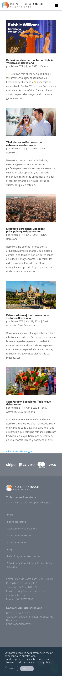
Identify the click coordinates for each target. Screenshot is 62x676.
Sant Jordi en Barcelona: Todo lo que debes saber (28, 403)
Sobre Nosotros (16, 521)
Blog (9, 549)
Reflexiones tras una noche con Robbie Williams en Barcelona (29, 61)
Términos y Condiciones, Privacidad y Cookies (29, 565)
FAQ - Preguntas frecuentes (23, 556)
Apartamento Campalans (22, 528)
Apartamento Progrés (20, 535)
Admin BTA (17, 66)
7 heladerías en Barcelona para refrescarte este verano (25, 144)
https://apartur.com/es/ (19, 623)
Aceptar (26, 668)
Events (44, 66)
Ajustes (11, 668)
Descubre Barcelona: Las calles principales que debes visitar (25, 230)
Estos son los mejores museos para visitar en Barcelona (27, 316)
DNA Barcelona (26, 325)
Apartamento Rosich (19, 542)
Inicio (10, 514)
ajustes (46, 662)
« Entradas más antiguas (20, 451)
